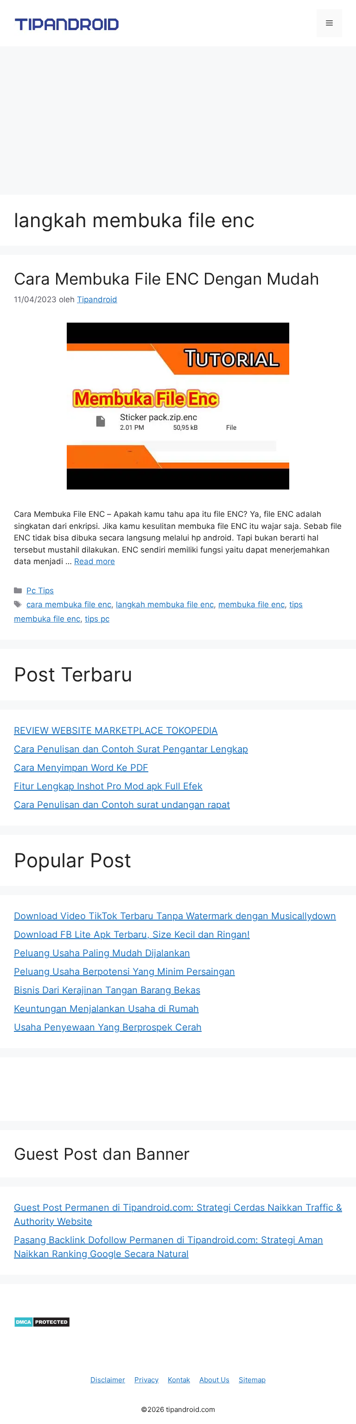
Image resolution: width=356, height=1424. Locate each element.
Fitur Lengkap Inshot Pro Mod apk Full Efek (108, 786)
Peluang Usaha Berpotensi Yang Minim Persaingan (124, 971)
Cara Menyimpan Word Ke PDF (81, 767)
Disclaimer (107, 1379)
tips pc (97, 618)
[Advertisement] (178, 116)
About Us (214, 1379)
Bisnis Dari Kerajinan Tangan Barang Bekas (107, 990)
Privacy (146, 1379)
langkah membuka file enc (165, 604)
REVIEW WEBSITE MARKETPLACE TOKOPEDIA (116, 730)
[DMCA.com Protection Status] (42, 1324)
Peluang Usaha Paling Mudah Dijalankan (102, 953)
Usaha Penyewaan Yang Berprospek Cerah (108, 1027)
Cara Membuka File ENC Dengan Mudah (166, 278)
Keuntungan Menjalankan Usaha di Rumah (106, 1008)
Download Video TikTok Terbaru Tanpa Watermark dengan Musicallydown (175, 916)
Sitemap (252, 1379)
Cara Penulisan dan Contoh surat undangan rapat (122, 804)
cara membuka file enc (68, 604)
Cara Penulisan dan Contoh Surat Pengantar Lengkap (131, 749)
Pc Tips (40, 590)
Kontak (179, 1379)
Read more (94, 561)
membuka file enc (251, 604)
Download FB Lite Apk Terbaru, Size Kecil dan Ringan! (132, 934)
